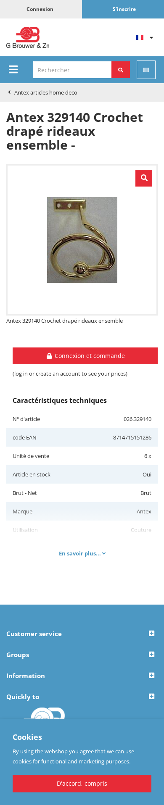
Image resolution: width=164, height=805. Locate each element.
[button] (82, 634)
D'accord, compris (82, 783)
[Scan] (146, 70)
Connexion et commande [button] (89, 356)
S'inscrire (124, 9)
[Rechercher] (120, 69)
